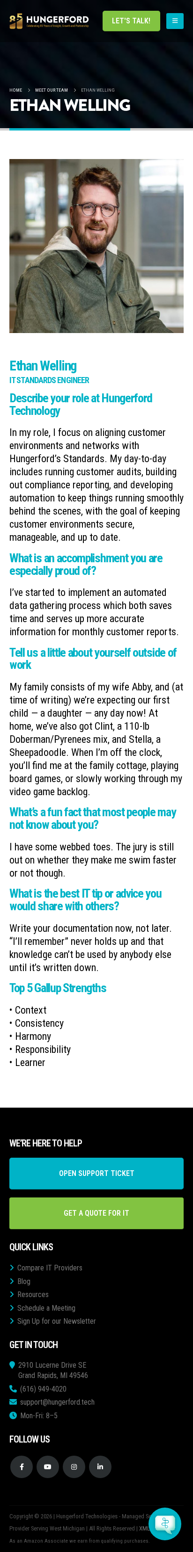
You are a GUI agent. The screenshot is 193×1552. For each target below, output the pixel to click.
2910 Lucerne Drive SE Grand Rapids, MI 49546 (53, 1370)
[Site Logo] (49, 21)
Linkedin (100, 1467)
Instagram (74, 1467)
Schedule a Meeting (46, 1308)
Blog (23, 1281)
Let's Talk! (131, 20)
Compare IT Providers (49, 1267)
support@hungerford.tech (57, 1402)
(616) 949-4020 (43, 1389)
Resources (33, 1294)
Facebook (21, 1467)
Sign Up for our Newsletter (56, 1321)
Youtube (48, 1467)
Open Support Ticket (96, 1173)
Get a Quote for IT (96, 1213)
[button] (175, 21)
